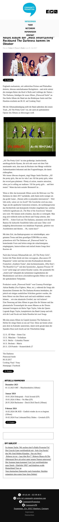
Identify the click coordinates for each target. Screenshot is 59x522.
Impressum (29, 512)
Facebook (16, 366)
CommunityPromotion (31, 502)
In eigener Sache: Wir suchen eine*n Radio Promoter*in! (27, 447)
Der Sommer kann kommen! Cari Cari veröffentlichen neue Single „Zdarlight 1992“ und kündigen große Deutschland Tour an (26, 465)
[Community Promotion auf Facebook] (48, 11)
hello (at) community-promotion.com (31, 498)
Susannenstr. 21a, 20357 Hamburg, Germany (31, 508)
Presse (17, 48)
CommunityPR (31, 505)
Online (10, 48)
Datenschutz (29, 515)
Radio (23, 48)
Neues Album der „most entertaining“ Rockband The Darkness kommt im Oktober (28, 40)
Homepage (7, 366)
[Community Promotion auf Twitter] (52, 11)
